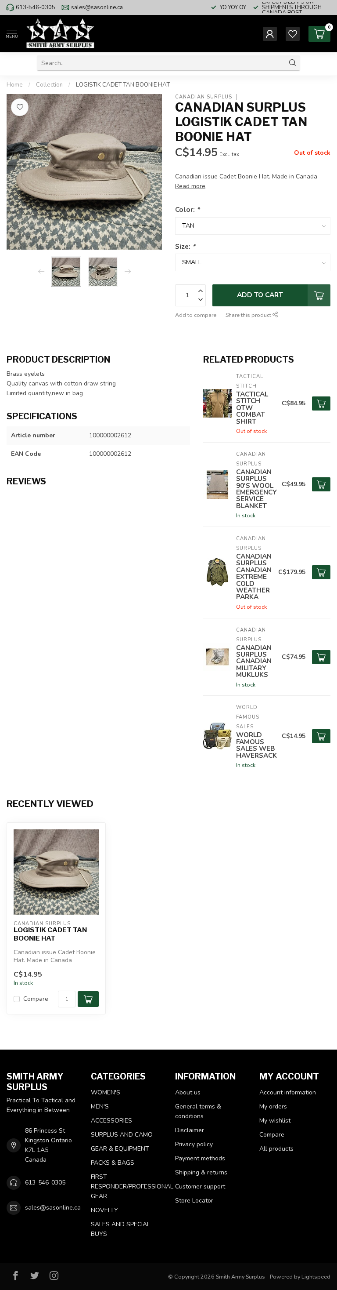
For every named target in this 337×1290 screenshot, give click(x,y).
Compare (35, 999)
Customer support (200, 1186)
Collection (49, 85)
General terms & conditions (198, 1111)
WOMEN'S (105, 1092)
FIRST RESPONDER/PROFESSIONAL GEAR (126, 1186)
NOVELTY (104, 1210)
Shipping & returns (201, 1172)
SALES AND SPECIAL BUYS (120, 1229)
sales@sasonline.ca (97, 7)
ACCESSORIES (111, 1120)
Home (15, 85)
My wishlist (274, 1120)
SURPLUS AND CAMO (122, 1134)
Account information (287, 1092)
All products (276, 1149)
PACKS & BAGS (112, 1163)
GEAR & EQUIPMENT (120, 1149)
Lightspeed (315, 1276)
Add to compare (195, 315)
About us (188, 1092)
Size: (185, 246)
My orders (273, 1106)
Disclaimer (189, 1130)
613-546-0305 (35, 7)
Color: (187, 209)
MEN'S (100, 1106)
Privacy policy (194, 1144)
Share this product (249, 315)
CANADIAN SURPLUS (203, 96)
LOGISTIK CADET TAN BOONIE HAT (123, 85)
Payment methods (200, 1158)
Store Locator (194, 1200)
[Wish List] (293, 34)
